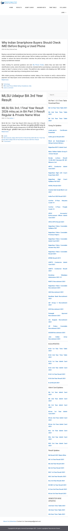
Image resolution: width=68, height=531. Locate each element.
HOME (11, 7)
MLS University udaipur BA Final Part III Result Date (17, 138)
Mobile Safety (17, 86)
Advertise (13, 521)
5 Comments (7, 141)
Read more (5, 80)
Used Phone (9, 86)
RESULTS (19, 7)
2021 (53, 413)
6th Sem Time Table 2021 (56, 514)
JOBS (63, 12)
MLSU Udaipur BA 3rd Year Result (15, 139)
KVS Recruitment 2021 (56, 309)
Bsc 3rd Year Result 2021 (56, 481)
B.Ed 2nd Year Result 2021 (57, 378)
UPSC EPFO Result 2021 (56, 222)
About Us (6, 521)
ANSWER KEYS (41, 7)
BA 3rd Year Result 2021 (56, 468)
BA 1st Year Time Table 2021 (57, 108)
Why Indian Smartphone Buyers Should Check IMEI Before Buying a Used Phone (31, 44)
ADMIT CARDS (29, 7)
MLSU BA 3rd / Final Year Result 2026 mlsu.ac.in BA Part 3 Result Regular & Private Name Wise (23, 111)
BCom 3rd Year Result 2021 (57, 493)
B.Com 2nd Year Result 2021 (57, 489)
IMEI (4, 86)
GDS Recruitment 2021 (56, 292)
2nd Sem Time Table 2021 (56, 506)
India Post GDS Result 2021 (57, 196)
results (5, 136)
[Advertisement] (34, 26)
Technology (6, 84)
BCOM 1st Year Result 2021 (57, 485)
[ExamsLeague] (9, 2)
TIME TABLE (52, 7)
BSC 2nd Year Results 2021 (57, 476)
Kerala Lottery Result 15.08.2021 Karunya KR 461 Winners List (57, 160)
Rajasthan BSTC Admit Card (57, 147)
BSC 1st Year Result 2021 (56, 472)
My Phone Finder (38, 65)
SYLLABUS (63, 7)
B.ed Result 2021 (54, 383)
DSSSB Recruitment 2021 (56, 332)
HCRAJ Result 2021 (54, 185)
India (30, 86)
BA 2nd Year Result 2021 (56, 464)
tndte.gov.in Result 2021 (56, 137)
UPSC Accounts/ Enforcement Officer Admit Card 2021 (57, 215)
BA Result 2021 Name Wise (57, 455)
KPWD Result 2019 (54, 258)
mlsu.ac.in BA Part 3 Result (31, 139)
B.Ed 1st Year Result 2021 (56, 374)
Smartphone (24, 86)
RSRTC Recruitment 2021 (56, 281)
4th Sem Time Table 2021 (56, 510)
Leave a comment (8, 88)
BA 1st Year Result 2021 (56, 459)
